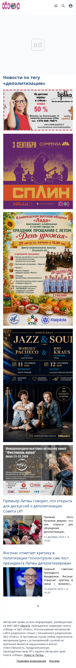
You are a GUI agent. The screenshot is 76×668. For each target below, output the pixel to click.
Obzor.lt (25, 625)
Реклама (54, 661)
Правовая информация (31, 661)
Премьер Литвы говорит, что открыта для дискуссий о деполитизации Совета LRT (37, 506)
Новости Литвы (34, 655)
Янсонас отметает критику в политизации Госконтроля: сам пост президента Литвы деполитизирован (37, 558)
